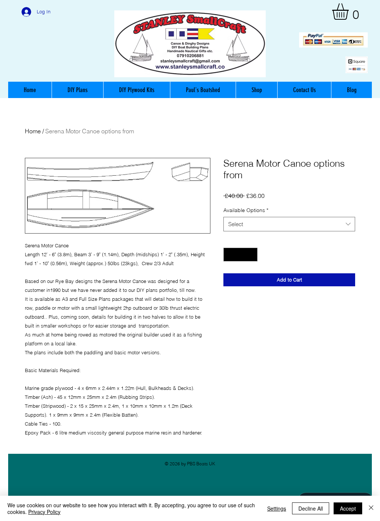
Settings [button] (276, 508)
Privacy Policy (44, 511)
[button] (350, 11)
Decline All (310, 508)
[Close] (371, 508)
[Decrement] (229, 254)
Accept (348, 508)
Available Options (245, 210)
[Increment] (251, 254)
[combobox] (289, 224)
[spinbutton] (240, 254)
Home (33, 131)
